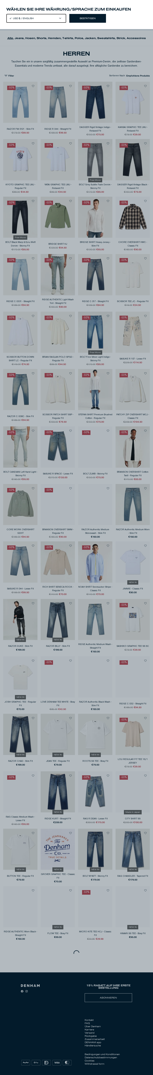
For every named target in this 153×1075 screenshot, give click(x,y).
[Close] (76, 537)
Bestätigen (88, 18)
